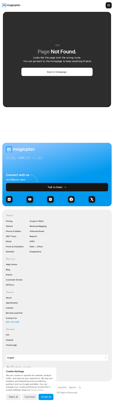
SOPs (32, 241)
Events (9, 274)
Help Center (11, 264)
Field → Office (36, 246)
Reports (33, 236)
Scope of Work (36, 221)
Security (62, 387)
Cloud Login (11, 345)
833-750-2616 (12, 322)
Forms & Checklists (15, 246)
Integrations (35, 251)
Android (9, 340)
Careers (10, 308)
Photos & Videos (13, 231)
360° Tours (11, 236)
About (9, 298)
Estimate (10, 251)
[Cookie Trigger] (80, 387)
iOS (7, 335)
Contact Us (11, 318)
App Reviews (12, 303)
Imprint (72, 387)
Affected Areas (37, 231)
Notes (9, 241)
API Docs (10, 285)
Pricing (9, 221)
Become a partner (14, 313)
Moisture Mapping (38, 226)
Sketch (9, 226)
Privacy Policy (37, 390)
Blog (8, 269)
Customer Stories (14, 280)
